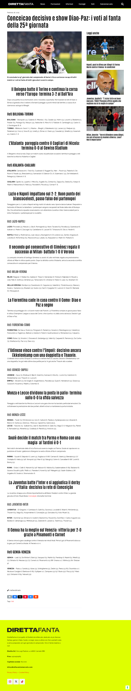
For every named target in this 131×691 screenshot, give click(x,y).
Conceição (32, 496)
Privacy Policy (12, 672)
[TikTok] (22, 681)
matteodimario (15, 590)
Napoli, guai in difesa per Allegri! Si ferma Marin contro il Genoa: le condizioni (103, 65)
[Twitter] (16, 681)
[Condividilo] (14, 596)
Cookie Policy (24, 672)
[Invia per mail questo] (9, 596)
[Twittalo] (20, 596)
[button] (122, 4)
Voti (12, 601)
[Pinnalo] (25, 596)
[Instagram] (10, 681)
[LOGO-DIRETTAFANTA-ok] (20, 4)
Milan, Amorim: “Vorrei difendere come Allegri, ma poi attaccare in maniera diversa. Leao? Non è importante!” (105, 137)
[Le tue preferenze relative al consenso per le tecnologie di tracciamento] (127, 687)
